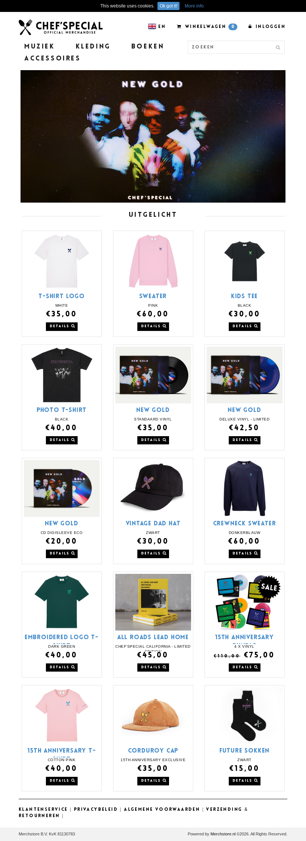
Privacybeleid (96, 809)
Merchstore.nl (222, 834)
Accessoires (52, 59)
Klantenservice (43, 809)
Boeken (148, 47)
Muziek (39, 47)
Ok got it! (168, 6)
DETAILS (60, 326)
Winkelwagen (209, 27)
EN (162, 27)
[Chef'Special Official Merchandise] (61, 27)
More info (194, 6)
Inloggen (269, 27)
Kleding (93, 47)
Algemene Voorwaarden (162, 809)
